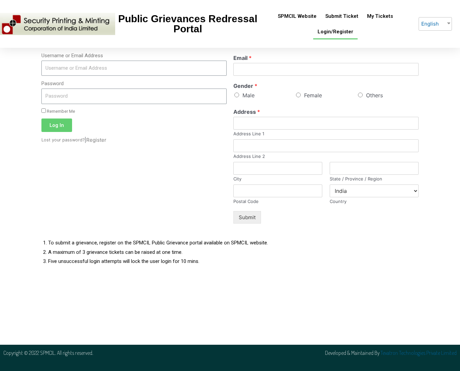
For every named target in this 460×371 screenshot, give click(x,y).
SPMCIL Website (297, 16)
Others (374, 95)
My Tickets (380, 16)
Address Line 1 (248, 133)
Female (313, 95)
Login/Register (335, 32)
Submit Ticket (341, 16)
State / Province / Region (356, 178)
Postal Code (246, 201)
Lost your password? (63, 139)
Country (338, 201)
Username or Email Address (72, 56)
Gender (245, 85)
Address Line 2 (249, 156)
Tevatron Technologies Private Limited (419, 352)
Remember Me (60, 111)
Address (246, 111)
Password (52, 83)
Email (242, 58)
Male (248, 95)
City (237, 178)
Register (96, 140)
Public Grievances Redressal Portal (187, 23)
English (430, 24)
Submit (247, 217)
